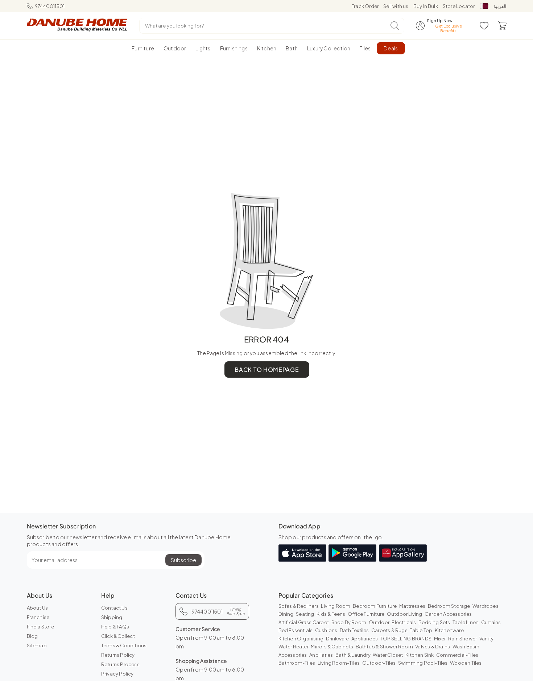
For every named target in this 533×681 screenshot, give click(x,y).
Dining (286, 614)
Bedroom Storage (449, 606)
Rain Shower (462, 638)
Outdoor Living (404, 614)
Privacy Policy (117, 674)
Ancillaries (321, 655)
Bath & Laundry (353, 655)
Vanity (486, 638)
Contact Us (114, 608)
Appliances (364, 638)
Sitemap (37, 645)
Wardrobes (485, 606)
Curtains (491, 622)
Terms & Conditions (124, 645)
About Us (37, 608)
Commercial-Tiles (457, 655)
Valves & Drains (432, 646)
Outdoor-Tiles (379, 663)
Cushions (326, 630)
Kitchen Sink (419, 655)
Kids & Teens (331, 614)
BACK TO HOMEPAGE (267, 369)
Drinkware (337, 638)
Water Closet (388, 655)
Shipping (112, 617)
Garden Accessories (448, 614)
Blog (32, 636)
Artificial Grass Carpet (303, 622)
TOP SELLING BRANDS (405, 638)
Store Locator (459, 6)
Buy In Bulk (425, 6)
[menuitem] (143, 48)
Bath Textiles (354, 630)
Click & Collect (118, 636)
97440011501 (50, 6)
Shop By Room (348, 622)
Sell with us (395, 6)
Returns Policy (118, 655)
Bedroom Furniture (375, 606)
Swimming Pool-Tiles (423, 663)
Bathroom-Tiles (296, 663)
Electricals (404, 622)
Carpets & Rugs (389, 630)
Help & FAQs (115, 627)
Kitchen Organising (301, 638)
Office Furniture (366, 614)
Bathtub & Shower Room (384, 646)
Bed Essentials (295, 630)
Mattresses (412, 606)
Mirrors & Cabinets (332, 646)
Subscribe (183, 560)
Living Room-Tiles (339, 663)
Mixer (440, 638)
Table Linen (466, 622)
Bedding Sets (434, 622)
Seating (305, 614)
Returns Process (120, 664)
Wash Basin (466, 646)
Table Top (421, 630)
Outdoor (379, 622)
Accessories (292, 655)
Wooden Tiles (466, 663)
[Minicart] (502, 25)
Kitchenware (449, 630)
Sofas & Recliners (298, 606)
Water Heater (293, 646)
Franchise (38, 617)
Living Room (335, 606)
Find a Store (40, 627)
